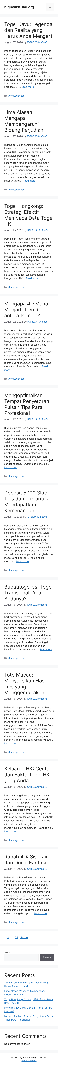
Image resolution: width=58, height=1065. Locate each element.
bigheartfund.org (19, 7)
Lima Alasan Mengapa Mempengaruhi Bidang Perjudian (23, 121)
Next (24, 937)
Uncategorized (16, 95)
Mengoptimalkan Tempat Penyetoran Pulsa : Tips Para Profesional (26, 404)
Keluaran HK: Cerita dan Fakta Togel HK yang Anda (27, 774)
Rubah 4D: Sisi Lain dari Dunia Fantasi (26, 859)
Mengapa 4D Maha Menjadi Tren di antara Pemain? (26, 309)
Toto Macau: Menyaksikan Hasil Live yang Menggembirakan (25, 683)
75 (17, 937)
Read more (27, 86)
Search (8, 952)
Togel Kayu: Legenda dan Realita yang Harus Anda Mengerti (28, 30)
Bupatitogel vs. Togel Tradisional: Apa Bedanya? (28, 593)
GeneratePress (29, 1060)
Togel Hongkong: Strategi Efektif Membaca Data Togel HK (28, 215)
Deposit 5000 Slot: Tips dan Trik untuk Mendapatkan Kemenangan (26, 501)
